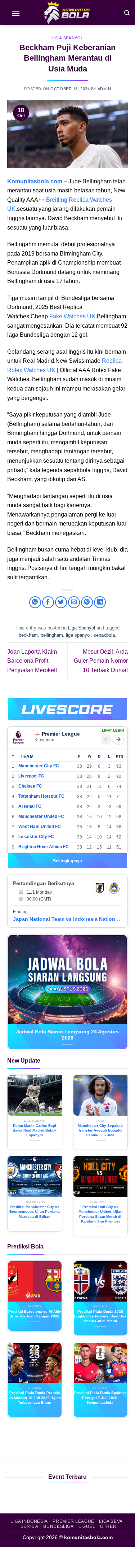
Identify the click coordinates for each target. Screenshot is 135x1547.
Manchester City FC (38, 765)
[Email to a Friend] (74, 602)
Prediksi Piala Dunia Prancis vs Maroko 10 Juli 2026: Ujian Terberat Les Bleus (35, 1397)
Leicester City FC (36, 836)
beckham (28, 635)
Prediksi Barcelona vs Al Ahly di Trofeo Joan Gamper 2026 (34, 1313)
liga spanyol (78, 635)
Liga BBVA (111, 1521)
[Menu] (16, 12)
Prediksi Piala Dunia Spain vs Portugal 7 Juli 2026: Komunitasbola (100, 1397)
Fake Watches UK (72, 316)
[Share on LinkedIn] (100, 602)
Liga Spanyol (67, 38)
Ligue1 (86, 1526)
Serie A (30, 1526)
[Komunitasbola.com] (68, 12)
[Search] (127, 12)
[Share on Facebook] (48, 602)
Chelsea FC (30, 786)
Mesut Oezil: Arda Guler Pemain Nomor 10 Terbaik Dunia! (101, 661)
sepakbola (104, 635)
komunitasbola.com (88, 1537)
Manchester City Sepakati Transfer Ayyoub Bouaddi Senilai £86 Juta (100, 1130)
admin (104, 89)
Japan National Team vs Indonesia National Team (73, 919)
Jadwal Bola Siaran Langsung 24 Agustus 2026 (67, 1035)
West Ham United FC (39, 826)
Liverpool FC (31, 776)
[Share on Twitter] (61, 602)
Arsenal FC (29, 806)
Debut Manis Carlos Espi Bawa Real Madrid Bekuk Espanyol (35, 1130)
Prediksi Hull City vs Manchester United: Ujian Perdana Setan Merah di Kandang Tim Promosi (100, 1214)
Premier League (61, 734)
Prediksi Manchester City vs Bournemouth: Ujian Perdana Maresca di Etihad (34, 1212)
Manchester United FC (41, 816)
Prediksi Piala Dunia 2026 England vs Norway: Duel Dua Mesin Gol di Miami (100, 1316)
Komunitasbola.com (34, 181)
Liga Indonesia (29, 1521)
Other (108, 1526)
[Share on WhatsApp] (35, 602)
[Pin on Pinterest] (87, 602)
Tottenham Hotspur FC (41, 796)
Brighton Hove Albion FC (43, 846)
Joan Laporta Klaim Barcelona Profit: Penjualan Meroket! (32, 661)
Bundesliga (58, 1526)
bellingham (52, 635)
